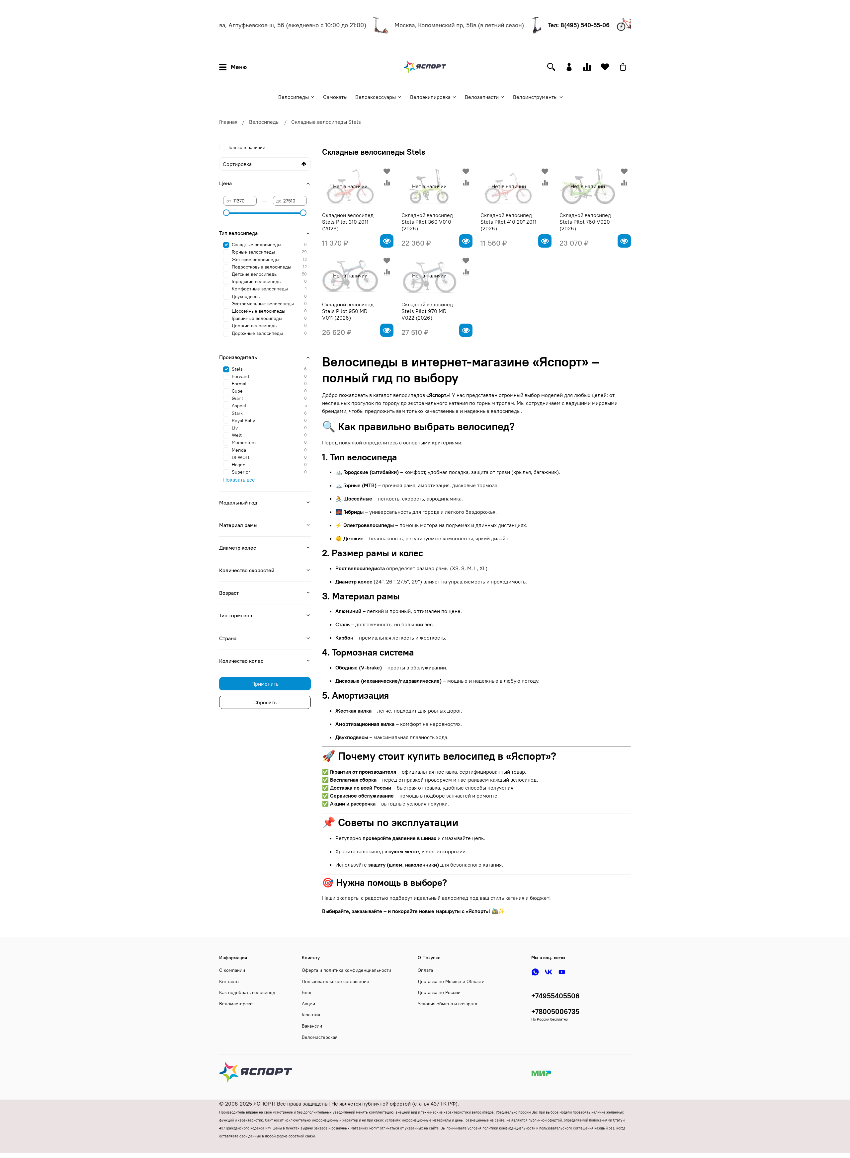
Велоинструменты (535, 97)
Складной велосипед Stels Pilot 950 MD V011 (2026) (348, 311)
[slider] (226, 213)
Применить (265, 683)
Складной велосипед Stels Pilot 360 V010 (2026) (427, 222)
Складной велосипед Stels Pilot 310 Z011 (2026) (348, 222)
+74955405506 (555, 995)
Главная (228, 121)
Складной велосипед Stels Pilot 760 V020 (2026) (585, 222)
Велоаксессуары (375, 97)
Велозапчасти (482, 97)
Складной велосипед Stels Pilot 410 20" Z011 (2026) (508, 222)
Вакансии (312, 1026)
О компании (232, 970)
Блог (307, 992)
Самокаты (335, 97)
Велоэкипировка (430, 97)
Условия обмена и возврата (447, 1004)
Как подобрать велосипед (247, 992)
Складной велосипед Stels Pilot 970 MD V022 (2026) (427, 311)
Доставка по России (439, 992)
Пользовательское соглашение (335, 981)
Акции (308, 1004)
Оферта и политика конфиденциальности (346, 970)
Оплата (425, 970)
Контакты (229, 981)
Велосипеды (293, 97)
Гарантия (311, 1015)
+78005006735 (555, 1011)
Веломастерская (237, 1004)
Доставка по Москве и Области (451, 981)
